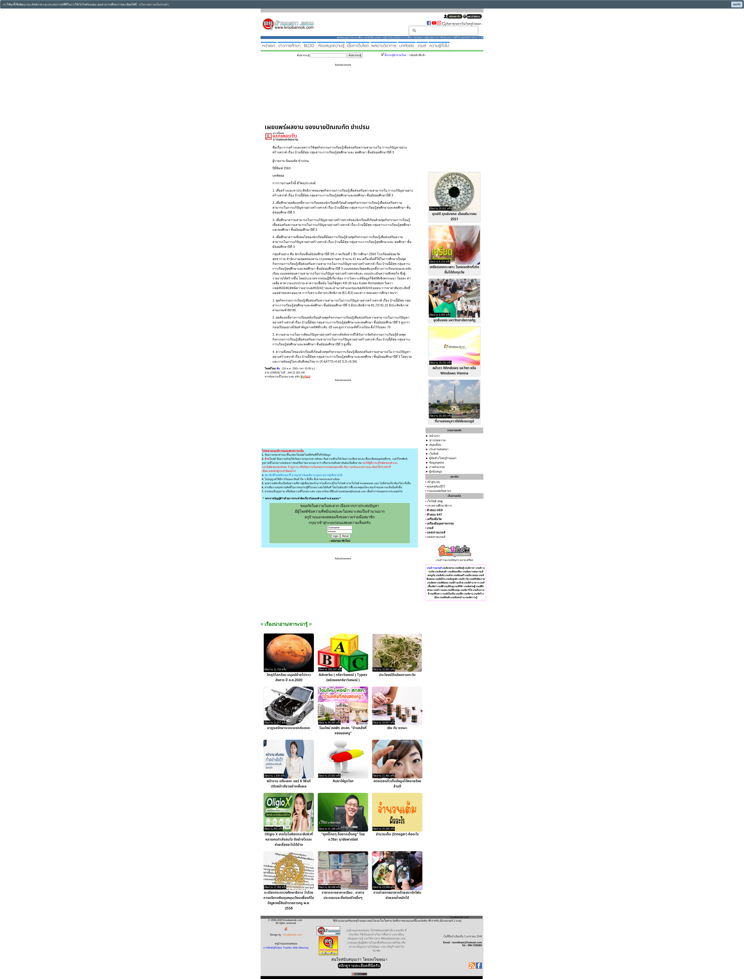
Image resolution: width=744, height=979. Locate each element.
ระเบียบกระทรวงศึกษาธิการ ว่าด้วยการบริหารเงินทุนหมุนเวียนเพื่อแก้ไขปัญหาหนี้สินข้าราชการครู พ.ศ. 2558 (289, 900)
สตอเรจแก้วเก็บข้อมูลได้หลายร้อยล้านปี (397, 784)
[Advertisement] (343, 96)
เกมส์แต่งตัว (441, 571)
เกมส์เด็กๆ (440, 579)
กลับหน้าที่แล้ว (417, 55)
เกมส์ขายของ (471, 575)
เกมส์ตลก (432, 582)
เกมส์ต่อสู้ (459, 568)
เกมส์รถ (449, 575)
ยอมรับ (737, 4)
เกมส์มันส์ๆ (445, 597)
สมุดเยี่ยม (435, 444)
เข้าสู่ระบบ (433, 482)
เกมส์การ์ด (463, 579)
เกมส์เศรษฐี (469, 586)
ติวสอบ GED (435, 510)
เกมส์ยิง (459, 593)
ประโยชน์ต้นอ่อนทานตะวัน (397, 674)
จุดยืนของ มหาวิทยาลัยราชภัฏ (454, 320)
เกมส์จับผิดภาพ (477, 579)
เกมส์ (430, 528)
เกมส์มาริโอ (466, 590)
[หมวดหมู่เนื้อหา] (358, 47)
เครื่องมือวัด (434, 519)
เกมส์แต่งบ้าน (458, 597)
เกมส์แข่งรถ (448, 568)
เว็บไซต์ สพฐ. (435, 501)
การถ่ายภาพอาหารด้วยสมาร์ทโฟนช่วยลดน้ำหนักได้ (397, 895)
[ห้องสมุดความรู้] (331, 47)
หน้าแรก (434, 435)
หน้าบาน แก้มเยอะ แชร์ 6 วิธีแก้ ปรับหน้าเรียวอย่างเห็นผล (289, 784)
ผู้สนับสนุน (435, 471)
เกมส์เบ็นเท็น (448, 593)
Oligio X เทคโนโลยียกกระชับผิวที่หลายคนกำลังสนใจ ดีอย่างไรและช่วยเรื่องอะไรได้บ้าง (289, 839)
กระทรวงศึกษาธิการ (439, 505)
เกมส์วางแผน (440, 590)
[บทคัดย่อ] (407, 47)
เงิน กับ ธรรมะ (397, 728)
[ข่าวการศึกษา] (289, 47)
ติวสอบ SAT (434, 514)
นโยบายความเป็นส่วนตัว (154, 4)
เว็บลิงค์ (433, 453)
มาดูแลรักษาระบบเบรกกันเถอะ (288, 728)
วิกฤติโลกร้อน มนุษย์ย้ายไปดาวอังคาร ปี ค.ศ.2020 (289, 677)
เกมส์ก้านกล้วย (456, 582)
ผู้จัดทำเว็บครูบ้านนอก (442, 458)
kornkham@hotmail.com (352, 491)
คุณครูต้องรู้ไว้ (436, 486)
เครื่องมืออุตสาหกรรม (440, 523)
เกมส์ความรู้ (471, 597)
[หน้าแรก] (269, 47)
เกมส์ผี (440, 586)
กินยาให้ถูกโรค (343, 781)
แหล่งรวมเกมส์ (436, 532)
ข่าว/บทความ (437, 440)
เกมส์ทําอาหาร (471, 582)
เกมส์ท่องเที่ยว (455, 571)
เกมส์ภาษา (469, 568)
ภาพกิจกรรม (437, 467)
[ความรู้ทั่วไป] (439, 47)
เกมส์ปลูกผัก (452, 579)
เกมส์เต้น (440, 575)
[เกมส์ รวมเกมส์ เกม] (422, 47)
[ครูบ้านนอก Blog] (309, 47)
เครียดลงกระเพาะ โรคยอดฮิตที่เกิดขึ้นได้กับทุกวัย (454, 269)
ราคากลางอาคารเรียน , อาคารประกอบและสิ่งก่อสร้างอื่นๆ (343, 895)
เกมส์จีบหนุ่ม (453, 590)
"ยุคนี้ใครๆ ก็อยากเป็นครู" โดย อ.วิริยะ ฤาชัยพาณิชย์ (343, 837)
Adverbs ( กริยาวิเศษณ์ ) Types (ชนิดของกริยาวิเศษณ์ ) (343, 677)
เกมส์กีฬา (458, 586)
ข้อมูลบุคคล (436, 462)
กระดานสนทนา (439, 449)
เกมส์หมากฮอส (470, 571)
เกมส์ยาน (468, 593)
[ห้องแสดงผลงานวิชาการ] (383, 47)
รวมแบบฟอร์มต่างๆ (439, 491)
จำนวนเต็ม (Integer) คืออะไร (397, 834)
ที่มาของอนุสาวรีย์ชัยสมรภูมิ (454, 421)
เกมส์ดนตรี (458, 575)
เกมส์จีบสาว (436, 593)
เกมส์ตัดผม (442, 582)
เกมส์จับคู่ (449, 586)
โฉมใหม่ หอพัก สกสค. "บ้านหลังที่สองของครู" (343, 730)
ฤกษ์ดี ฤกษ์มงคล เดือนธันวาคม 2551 (454, 216)
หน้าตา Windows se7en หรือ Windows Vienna (454, 371)
